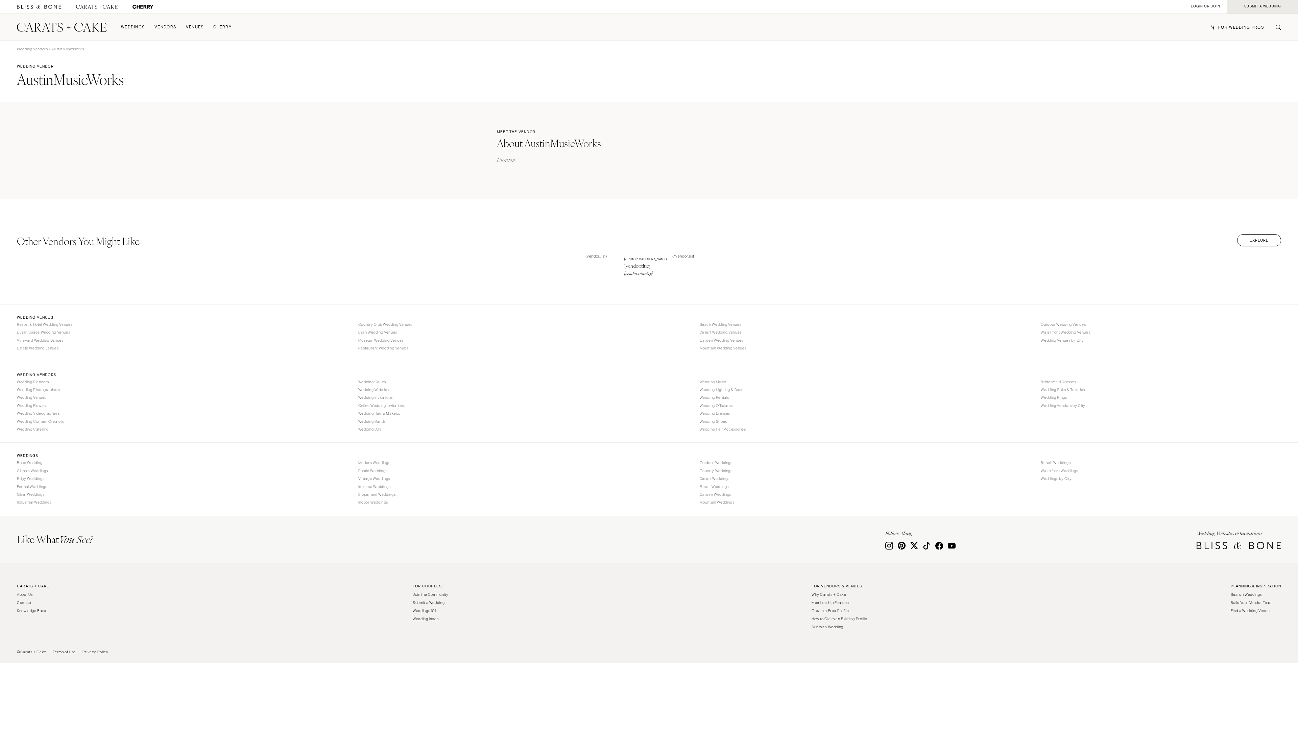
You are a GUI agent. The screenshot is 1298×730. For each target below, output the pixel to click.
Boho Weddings (30, 463)
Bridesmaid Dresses (1058, 382)
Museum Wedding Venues (381, 340)
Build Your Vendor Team (1252, 603)
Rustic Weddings (372, 471)
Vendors (165, 27)
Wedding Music (713, 382)
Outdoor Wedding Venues (1063, 324)
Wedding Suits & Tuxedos (1063, 390)
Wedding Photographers (38, 390)
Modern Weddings (374, 463)
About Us (25, 594)
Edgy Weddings (30, 479)
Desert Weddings (714, 479)
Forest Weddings (714, 487)
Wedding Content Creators (40, 421)
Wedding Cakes (372, 382)
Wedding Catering (33, 429)
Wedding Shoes (713, 421)
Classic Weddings (32, 471)
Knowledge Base (31, 611)
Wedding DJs (369, 429)
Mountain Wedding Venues (723, 348)
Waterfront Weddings (1059, 471)
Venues (195, 27)
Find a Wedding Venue (1250, 611)
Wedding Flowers (32, 406)
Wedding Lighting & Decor (722, 390)
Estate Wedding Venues (37, 348)
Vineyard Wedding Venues (40, 340)
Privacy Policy (95, 652)
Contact (24, 603)
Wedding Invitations (375, 397)
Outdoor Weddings (716, 463)
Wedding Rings (1054, 397)
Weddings (133, 27)
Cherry (222, 27)
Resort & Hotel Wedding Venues (44, 324)
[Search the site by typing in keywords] (1275, 27)
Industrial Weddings (34, 502)
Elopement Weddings (376, 494)
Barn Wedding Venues (377, 332)
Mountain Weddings (717, 502)
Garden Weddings (715, 494)
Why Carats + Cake (829, 594)
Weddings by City (1056, 479)
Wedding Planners (33, 382)
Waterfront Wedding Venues (1065, 332)
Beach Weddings (1056, 463)
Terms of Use (64, 652)
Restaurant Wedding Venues (383, 348)
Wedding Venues (31, 397)
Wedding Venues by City (1062, 340)
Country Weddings (716, 471)
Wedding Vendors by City (1063, 406)
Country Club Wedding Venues (385, 324)
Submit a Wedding (428, 603)
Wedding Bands (372, 421)
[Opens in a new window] (39, 7)
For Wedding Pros (1241, 27)
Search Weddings (1246, 594)
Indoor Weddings (373, 502)
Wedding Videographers (38, 413)
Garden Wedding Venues (721, 340)
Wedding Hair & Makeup (379, 413)
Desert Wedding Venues (721, 332)
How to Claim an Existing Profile (839, 619)
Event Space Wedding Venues (43, 332)
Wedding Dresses (715, 413)
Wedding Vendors (32, 49)
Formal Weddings (32, 487)
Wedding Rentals (714, 397)
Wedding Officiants (716, 406)
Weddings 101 (424, 611)
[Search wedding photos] (143, 7)
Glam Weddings (30, 494)
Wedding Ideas (425, 619)
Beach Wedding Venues (721, 324)
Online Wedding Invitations (381, 406)
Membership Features (831, 603)
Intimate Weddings (374, 487)
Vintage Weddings (374, 479)
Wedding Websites (374, 390)
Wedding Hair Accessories (723, 429)
